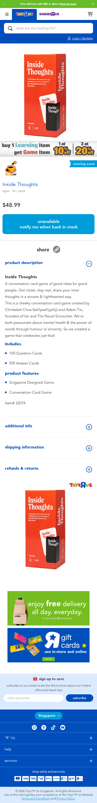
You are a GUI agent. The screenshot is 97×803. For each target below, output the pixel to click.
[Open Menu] (7, 14)
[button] (93, 4)
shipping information (24, 447)
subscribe (79, 698)
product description (24, 262)
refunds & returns (21, 468)
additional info (18, 426)
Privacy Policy (66, 798)
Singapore (47, 716)
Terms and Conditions (35, 798)
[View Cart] (90, 14)
